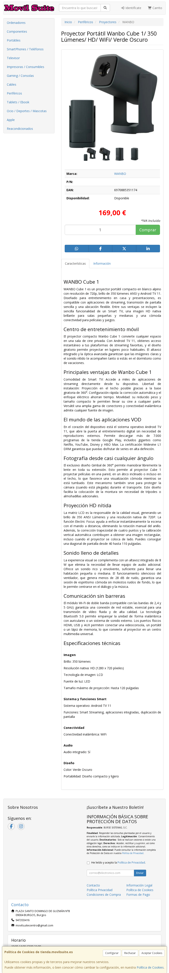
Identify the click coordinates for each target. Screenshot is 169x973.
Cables (11, 84)
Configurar (112, 953)
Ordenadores (16, 23)
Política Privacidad (99, 890)
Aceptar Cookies (151, 953)
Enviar (140, 873)
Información (102, 263)
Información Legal (139, 885)
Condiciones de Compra (104, 894)
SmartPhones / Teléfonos (25, 49)
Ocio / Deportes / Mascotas (27, 111)
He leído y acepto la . (118, 862)
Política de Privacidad (132, 853)
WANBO (120, 174)
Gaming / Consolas (20, 76)
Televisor (13, 58)
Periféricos (14, 93)
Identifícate (133, 8)
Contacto (93, 885)
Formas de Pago (138, 894)
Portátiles (13, 40)
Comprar (147, 229)
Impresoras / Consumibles (25, 67)
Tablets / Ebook (18, 102)
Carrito (157, 8)
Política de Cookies (150, 967)
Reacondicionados (20, 128)
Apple (11, 120)
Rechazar (130, 953)
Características (75, 263)
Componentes (17, 31)
